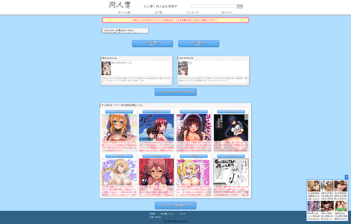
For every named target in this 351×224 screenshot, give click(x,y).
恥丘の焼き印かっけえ (122, 62)
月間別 (152, 214)
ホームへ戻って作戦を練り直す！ (175, 205)
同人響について (167, 214)
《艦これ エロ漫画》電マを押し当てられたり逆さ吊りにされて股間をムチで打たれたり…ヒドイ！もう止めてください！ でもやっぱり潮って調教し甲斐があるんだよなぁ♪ (231, 147)
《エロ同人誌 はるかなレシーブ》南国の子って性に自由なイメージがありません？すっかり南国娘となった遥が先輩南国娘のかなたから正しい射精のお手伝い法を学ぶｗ (156, 147)
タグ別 (158, 12)
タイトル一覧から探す (152, 43)
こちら (195, 20)
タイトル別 (124, 12)
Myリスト (227, 12)
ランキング (192, 12)
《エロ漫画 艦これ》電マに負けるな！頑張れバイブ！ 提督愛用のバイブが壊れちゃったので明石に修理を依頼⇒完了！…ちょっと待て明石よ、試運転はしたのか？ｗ (156, 192)
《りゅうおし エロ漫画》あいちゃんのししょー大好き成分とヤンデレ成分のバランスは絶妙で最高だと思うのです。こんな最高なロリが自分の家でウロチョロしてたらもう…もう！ (193, 147)
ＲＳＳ (182, 214)
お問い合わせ (155, 217)
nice (190, 62)
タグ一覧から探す (198, 43)
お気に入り (119, 112)
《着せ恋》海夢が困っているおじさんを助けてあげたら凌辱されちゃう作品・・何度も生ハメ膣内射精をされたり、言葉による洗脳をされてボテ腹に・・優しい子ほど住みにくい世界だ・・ (231, 192)
